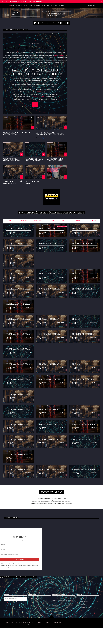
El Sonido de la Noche (83, 244)
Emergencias (35, 43)
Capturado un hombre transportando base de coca (32, 182)
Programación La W (49, 229)
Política (6, 144)
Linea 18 (76, 229)
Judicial (39, 117)
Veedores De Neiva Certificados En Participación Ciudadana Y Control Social (34, 160)
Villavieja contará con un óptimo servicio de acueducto (12, 182)
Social (6, 117)
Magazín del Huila (81, 439)
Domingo (92, 220)
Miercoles (38, 220)
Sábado (79, 220)
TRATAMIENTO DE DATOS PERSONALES (16, 624)
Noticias (4, 1)
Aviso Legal (57, 622)
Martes (24, 220)
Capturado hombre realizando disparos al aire (50, 133)
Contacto (48, 622)
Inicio (12, 5)
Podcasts (46, 5)
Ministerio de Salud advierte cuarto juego (17, 133)
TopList (24, 1)
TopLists (38, 5)
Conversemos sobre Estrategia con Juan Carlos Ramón (49, 244)
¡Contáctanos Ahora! (35, 1)
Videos (62, 5)
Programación (14, 1)
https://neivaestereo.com (36, 598)
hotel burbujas (41, 138)
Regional (6, 166)
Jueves (51, 220)
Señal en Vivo (91, 5)
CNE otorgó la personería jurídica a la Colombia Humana (13, 160)
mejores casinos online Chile (38, 96)
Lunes (10, 220)
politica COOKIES (35, 624)
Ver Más (54, 605)
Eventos (55, 5)
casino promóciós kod (59, 55)
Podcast (31, 622)
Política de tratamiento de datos (28, 567)
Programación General (18, 229)
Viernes (65, 220)
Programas (29, 5)
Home (82, 598)
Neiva (27, 144)
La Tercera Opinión (48, 439)
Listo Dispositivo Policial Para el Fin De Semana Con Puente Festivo (56, 160)
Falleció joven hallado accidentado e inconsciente (35, 72)
